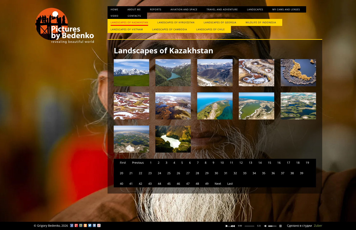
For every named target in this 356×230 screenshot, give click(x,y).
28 (197, 173)
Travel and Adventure (222, 9)
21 (131, 173)
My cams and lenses (286, 9)
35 (263, 173)
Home (114, 9)
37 (282, 173)
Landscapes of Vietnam (127, 29)
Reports (155, 9)
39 (301, 173)
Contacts (134, 15)
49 (206, 184)
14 (260, 163)
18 (298, 163)
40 (121, 184)
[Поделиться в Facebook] (71, 225)
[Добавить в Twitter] (89, 225)
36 (273, 173)
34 (254, 173)
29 (206, 173)
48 (197, 184)
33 (244, 173)
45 (169, 184)
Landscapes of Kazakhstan (129, 22)
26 (178, 173)
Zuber (318, 226)
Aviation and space (184, 9)
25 (169, 173)
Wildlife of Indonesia (261, 22)
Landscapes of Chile (210, 29)
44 (159, 184)
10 (222, 163)
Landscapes (255, 9)
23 (150, 173)
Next (218, 184)
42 (140, 184)
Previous (138, 163)
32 (235, 173)
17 (288, 163)
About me (134, 9)
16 (279, 163)
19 (307, 163)
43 (150, 184)
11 (231, 163)
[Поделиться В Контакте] (94, 225)
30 (216, 173)
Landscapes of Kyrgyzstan (175, 22)
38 (292, 173)
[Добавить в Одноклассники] (85, 225)
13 (250, 163)
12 (241, 163)
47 (188, 184)
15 (269, 163)
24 (159, 173)
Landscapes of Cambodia (169, 29)
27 (188, 173)
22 (140, 173)
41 (131, 184)
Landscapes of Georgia (220, 22)
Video (114, 15)
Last (230, 184)
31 (225, 173)
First (123, 163)
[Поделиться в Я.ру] (99, 225)
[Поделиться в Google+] (76, 225)
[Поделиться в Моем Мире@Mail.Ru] (80, 225)
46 (178, 184)
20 (121, 173)
